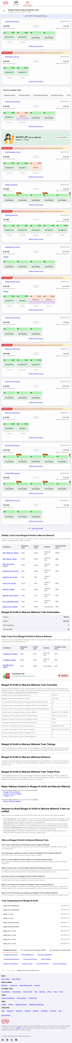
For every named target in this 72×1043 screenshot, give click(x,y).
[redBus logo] (5, 3)
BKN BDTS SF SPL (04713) (11, 571)
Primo (61, 992)
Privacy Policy (21, 998)
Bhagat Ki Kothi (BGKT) (11, 792)
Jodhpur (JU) (8, 796)
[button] (9, 35)
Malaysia (28, 1011)
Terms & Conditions (8, 998)
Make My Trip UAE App (36, 1004)
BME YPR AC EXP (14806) (11, 595)
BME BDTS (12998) (8, 589)
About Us (5, 985)
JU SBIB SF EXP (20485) (10, 654)
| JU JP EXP (10, 914)
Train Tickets (16, 979)
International (6, 1015)
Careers (37, 985)
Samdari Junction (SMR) (12, 794)
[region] (36, 34)
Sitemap (42, 992)
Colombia (53, 1011)
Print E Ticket (27, 992)
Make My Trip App (21, 1004)
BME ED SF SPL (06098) (10, 607)
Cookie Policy (32, 998)
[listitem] (6, 257)
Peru (60, 1011)
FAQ (35, 992)
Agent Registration (26, 985)
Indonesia (10, 1011)
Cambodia (44, 1011)
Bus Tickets (5, 979)
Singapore (19, 1011)
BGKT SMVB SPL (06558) (11, 553)
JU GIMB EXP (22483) (9, 660)
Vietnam (36, 1011)
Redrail (11, 1004)
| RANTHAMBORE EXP (13, 905)
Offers (49, 992)
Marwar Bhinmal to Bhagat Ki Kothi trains (23, 676)
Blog (55, 992)
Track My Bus (6, 992)
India (3, 1011)
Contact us (13, 985)
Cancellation (17, 992)
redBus (4, 1004)
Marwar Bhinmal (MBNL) (12, 801)
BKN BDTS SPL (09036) (10, 577)
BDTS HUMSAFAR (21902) (11, 601)
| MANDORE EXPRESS (13, 922)
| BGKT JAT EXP (11, 931)
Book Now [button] (64, 675)
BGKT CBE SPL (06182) (10, 559)
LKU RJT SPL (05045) (9, 583)
